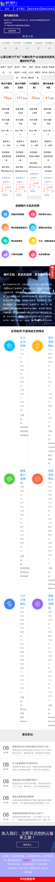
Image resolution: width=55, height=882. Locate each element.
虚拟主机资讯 (48, 8)
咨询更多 (7, 193)
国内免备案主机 (14, 860)
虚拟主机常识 (34, 8)
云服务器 (26, 860)
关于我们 (20, 8)
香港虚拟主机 (34, 868)
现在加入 (27, 844)
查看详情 (12, 30)
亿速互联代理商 (18, 856)
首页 (7, 8)
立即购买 (6, 189)
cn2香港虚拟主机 (33, 856)
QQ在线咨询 (27, 879)
